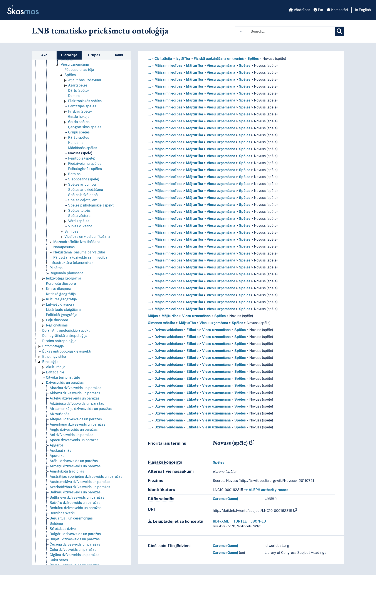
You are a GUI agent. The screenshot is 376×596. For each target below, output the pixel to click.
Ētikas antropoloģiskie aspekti (66, 351)
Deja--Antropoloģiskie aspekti (66, 330)
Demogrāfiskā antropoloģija (64, 336)
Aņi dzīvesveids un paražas (71, 435)
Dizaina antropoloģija (59, 341)
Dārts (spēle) (78, 90)
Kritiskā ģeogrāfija (61, 294)
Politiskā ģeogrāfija (61, 315)
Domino (74, 96)
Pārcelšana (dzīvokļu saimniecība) (81, 257)
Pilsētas (56, 268)
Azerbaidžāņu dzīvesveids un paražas (80, 487)
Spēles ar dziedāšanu (85, 190)
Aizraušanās (59, 414)
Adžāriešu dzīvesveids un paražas (77, 403)
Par (320, 10)
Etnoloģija (50, 362)
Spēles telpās (79, 210)
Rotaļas (74, 174)
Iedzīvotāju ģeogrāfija (63, 278)
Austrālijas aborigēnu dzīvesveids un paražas (86, 476)
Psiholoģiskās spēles (85, 169)
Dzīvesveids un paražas (65, 383)
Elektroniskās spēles (85, 101)
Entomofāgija (53, 346)
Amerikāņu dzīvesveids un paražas (77, 424)
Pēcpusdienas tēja (79, 70)
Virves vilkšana (80, 226)
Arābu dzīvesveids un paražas (74, 461)
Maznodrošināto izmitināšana (76, 242)
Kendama (76, 143)
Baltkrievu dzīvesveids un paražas (77, 497)
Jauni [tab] (119, 55)
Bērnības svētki (62, 513)
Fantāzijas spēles (82, 106)
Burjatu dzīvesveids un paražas (75, 539)
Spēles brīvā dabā (83, 195)
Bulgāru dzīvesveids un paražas (75, 534)
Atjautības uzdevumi (84, 80)
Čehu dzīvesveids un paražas (73, 550)
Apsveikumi (59, 456)
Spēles (70, 75)
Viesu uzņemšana (75, 64)
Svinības (71, 231)
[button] (241, 31)
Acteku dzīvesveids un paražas (74, 398)
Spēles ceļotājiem (82, 200)
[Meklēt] (339, 31)
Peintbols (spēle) (81, 158)
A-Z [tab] (44, 55)
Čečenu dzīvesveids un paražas (75, 544)
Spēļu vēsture (79, 216)
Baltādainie (55, 372)
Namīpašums (64, 247)
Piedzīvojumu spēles (84, 163)
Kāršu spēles (78, 137)
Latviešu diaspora (60, 304)
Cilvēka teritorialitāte (63, 377)
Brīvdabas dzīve (63, 529)
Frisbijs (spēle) (80, 111)
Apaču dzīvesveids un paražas (74, 440)
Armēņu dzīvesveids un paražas (75, 466)
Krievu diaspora (58, 289)
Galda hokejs (78, 117)
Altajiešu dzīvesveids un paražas (76, 419)
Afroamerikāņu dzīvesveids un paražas (81, 409)
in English (363, 10)
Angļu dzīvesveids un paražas (73, 430)
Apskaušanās (60, 450)
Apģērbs (57, 445)
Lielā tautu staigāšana (64, 310)
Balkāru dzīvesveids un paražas (75, 492)
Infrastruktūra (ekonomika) (71, 263)
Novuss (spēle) (80, 153)
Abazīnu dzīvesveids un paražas (75, 388)
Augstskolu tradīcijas (67, 471)
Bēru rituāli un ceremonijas (71, 518)
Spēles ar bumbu (82, 184)
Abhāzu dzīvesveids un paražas (75, 393)
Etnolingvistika (54, 357)
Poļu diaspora (57, 320)
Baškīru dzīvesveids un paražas (75, 503)
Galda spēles (78, 122)
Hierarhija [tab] (69, 55)
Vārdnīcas (301, 10)
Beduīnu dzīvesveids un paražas (75, 508)
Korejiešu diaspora (61, 283)
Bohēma (56, 523)
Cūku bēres (59, 560)
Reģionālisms (57, 325)
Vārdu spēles (78, 221)
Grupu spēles (79, 132)
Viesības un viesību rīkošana (87, 237)
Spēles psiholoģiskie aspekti (91, 205)
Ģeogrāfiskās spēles (84, 127)
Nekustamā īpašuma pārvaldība (79, 252)
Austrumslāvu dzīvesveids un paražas (80, 482)
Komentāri (339, 10)
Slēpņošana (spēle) (83, 179)
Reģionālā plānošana (67, 273)
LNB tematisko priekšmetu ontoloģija (100, 30)
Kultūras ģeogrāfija (61, 299)
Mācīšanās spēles (82, 148)
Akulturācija (55, 367)
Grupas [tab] (94, 55)
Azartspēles (77, 85)
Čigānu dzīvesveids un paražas (74, 555)
